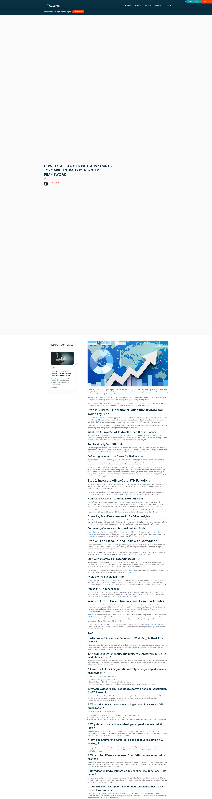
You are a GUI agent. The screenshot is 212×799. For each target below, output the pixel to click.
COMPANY (168, 6)
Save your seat (95, 11)
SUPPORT (190, 1)
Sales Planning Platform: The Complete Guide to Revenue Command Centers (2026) (61, 373)
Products (128, 6)
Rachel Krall (94, 467)
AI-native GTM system (129, 596)
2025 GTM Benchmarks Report (152, 510)
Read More (54, 387)
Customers (148, 6)
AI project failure (157, 436)
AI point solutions (103, 582)
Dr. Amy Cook (112, 467)
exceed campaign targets (129, 572)
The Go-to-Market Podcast (139, 467)
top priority (128, 390)
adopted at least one (98, 420)
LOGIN (197, 1)
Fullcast (90, 615)
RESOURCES (158, 6)
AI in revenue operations (156, 625)
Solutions (138, 6)
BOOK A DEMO (206, 1)
